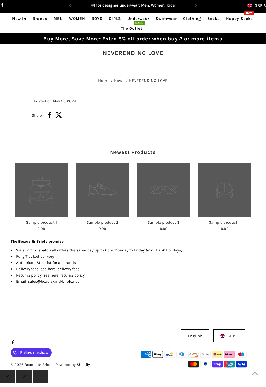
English (195, 336)
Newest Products (133, 152)
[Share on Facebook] (49, 115)
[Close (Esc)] (24, 376)
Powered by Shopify (73, 364)
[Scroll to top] (255, 373)
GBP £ (260, 5)
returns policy (72, 275)
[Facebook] (1, 5)
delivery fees (68, 269)
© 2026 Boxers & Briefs (32, 364)
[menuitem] (19, 18)
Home (104, 80)
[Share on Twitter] (59, 115)
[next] (40, 376)
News (119, 80)
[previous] (7, 376)
